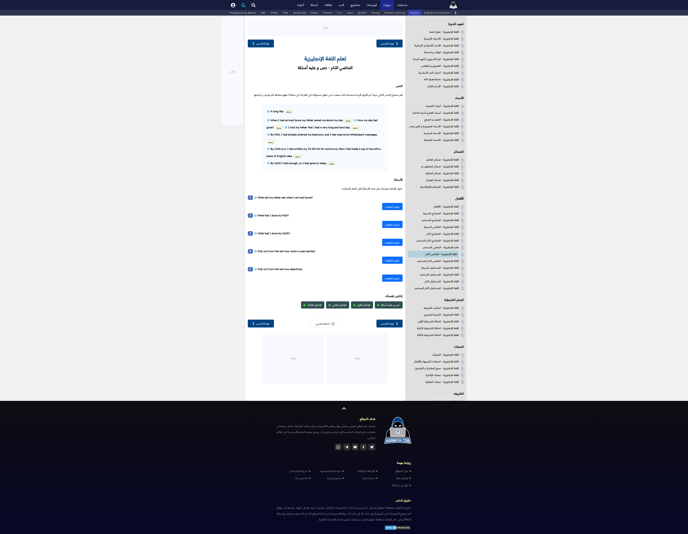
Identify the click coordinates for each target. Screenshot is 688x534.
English (414, 12)
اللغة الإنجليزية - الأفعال (446, 206)
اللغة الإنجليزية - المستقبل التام (442, 281)
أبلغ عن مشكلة (400, 485)
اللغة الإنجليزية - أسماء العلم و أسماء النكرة (436, 112)
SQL (263, 12)
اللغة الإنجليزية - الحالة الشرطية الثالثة (438, 335)
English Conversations (438, 12)
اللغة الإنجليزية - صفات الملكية (442, 381)
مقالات (328, 5)
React (314, 12)
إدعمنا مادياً (368, 478)
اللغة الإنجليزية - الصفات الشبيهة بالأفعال (436, 361)
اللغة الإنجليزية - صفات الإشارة (442, 375)
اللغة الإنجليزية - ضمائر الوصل (442, 180)
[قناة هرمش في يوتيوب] (355, 447)
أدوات (300, 5)
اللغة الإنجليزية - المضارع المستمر (440, 220)
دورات (387, 5)
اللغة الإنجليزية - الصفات (445, 354)
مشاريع (355, 5)
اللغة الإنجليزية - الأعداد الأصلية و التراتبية (436, 45)
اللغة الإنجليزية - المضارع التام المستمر (437, 240)
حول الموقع (401, 471)
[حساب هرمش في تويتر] (372, 447)
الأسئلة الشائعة (366, 471)
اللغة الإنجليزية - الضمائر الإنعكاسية (439, 186)
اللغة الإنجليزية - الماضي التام (441, 254)
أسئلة (314, 5)
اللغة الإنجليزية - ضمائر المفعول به (440, 166)
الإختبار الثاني (339, 305)
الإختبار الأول (363, 305)
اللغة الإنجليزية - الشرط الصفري (441, 314)
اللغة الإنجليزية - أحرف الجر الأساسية (439, 72)
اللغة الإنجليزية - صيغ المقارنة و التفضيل (437, 368)
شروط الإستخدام (298, 471)
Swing (375, 12)
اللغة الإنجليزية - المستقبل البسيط (440, 267)
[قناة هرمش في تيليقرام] (346, 447)
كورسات (372, 5)
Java (350, 12)
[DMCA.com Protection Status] (397, 529)
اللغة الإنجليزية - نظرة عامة (444, 31)
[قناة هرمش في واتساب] (338, 447)
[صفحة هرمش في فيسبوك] (363, 447)
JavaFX (362, 12)
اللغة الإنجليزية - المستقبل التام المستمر (437, 288)
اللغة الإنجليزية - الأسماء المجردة (441, 133)
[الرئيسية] (453, 5)
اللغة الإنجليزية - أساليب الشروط (441, 307)
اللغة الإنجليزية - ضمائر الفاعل (442, 159)
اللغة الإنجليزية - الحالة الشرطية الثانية (438, 328)
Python (327, 12)
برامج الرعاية (334, 478)
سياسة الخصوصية (331, 471)
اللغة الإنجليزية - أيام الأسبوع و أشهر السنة (436, 59)
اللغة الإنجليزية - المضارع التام (442, 233)
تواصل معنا (402, 478)
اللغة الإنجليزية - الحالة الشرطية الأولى (438, 321)
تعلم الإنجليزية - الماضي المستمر (441, 247)
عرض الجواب (392, 206)
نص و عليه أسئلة (390, 305)
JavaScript (299, 12)
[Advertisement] (325, 27)
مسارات (402, 5)
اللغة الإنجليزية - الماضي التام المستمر (438, 261)
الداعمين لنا (301, 478)
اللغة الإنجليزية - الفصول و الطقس (440, 65)
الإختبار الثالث (314, 305)
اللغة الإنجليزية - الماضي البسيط (441, 227)
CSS (285, 12)
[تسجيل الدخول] (233, 5)
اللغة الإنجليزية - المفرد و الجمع (441, 119)
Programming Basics (243, 12)
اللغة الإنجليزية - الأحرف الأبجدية (441, 38)
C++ (339, 12)
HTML (274, 12)
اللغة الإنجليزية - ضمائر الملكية (442, 173)
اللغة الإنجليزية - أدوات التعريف (442, 106)
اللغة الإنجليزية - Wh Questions (441, 79)
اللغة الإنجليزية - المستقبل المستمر (439, 274)
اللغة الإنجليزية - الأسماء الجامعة (441, 140)
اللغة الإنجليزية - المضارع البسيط (441, 213)
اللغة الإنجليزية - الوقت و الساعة (441, 52)
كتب (341, 5)
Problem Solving (394, 12)
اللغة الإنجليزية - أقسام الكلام (443, 86)
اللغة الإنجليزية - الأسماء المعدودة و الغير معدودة (433, 126)
